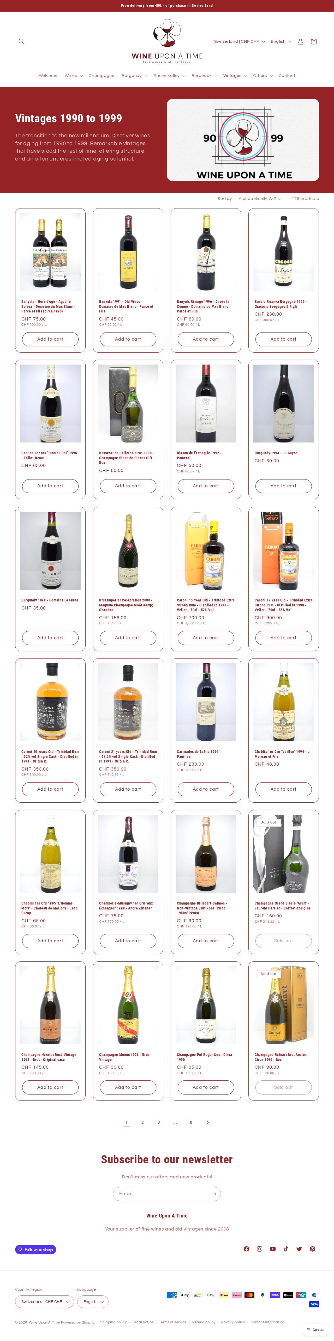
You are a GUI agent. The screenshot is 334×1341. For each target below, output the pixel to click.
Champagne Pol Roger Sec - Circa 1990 (204, 1057)
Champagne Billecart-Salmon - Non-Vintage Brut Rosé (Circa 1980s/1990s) (202, 908)
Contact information (267, 1322)
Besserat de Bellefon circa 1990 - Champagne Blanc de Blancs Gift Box (126, 458)
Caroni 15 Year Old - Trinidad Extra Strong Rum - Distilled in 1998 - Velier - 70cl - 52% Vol (206, 605)
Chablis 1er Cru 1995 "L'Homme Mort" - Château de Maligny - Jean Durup (49, 908)
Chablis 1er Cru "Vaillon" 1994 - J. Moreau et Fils (283, 754)
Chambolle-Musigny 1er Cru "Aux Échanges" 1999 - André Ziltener (126, 905)
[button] (21, 41)
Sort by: (225, 198)
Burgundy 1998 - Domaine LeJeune (49, 600)
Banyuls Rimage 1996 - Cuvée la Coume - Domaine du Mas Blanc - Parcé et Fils (204, 306)
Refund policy (204, 1322)
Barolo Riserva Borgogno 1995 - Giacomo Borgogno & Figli (281, 304)
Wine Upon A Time (44, 1322)
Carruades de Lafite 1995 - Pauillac (199, 754)
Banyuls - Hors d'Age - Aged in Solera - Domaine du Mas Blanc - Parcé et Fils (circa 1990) (48, 306)
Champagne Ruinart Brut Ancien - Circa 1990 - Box (282, 1057)
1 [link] (126, 1122)
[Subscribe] (214, 1194)
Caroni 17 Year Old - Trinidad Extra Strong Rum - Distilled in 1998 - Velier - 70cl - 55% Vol (284, 605)
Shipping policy (113, 1322)
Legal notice (143, 1322)
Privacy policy (233, 1322)
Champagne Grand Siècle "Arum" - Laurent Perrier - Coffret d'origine (283, 905)
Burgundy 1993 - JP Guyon (276, 453)
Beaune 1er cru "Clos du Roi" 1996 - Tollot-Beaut (49, 455)
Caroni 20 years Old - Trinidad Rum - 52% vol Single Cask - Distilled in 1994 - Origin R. (50, 756)
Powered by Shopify (78, 1322)
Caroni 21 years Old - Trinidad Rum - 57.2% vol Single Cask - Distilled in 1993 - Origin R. (128, 756)
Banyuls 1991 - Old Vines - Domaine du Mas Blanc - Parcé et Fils (126, 306)
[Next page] (207, 1122)
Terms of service (172, 1322)
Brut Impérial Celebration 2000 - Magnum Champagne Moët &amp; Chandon (126, 605)
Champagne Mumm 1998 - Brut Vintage (124, 1057)
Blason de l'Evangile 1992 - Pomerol (199, 455)
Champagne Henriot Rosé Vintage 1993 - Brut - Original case (48, 1057)
